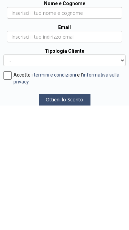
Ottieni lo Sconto (64, 99)
